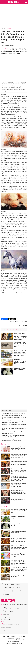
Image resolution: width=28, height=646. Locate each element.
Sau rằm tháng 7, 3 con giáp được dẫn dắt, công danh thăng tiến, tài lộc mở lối (13, 436)
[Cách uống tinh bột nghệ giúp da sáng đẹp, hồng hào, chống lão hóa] (7, 362)
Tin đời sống (6, 594)
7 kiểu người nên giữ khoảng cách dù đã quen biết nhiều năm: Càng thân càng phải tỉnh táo (19, 547)
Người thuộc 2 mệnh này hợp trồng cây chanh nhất (18, 517)
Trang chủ (3, 28)
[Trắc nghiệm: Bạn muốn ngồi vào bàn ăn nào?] (5, 577)
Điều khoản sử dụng (10, 643)
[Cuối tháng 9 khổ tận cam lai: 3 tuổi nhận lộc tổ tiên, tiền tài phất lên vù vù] (7, 345)
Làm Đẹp (5, 587)
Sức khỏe (11, 587)
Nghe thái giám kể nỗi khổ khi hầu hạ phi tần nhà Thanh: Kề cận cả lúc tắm (18, 499)
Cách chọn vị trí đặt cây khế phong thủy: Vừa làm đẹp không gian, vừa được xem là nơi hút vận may (18, 562)
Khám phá (9, 28)
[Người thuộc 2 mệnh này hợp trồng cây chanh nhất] (5, 519)
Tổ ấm (12, 584)
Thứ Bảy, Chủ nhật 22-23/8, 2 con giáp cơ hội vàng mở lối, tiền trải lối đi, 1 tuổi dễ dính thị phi (19, 569)
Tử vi (8, 329)
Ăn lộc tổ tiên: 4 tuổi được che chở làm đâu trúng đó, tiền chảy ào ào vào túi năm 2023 (13, 90)
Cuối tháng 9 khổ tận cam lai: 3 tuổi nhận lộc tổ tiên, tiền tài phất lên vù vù (20, 344)
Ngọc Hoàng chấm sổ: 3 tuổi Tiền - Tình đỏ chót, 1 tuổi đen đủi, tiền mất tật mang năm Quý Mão (19, 463)
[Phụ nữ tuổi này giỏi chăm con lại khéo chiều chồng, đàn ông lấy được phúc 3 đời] (5, 486)
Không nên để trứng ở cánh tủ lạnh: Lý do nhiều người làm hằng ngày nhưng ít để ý (18, 555)
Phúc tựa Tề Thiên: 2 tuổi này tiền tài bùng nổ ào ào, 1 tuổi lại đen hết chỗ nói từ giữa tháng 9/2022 (14, 86)
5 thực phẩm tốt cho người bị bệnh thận (19, 369)
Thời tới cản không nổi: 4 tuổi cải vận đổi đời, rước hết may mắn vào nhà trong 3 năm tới (20, 353)
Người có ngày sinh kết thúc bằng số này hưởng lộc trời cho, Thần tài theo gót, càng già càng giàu (18, 471)
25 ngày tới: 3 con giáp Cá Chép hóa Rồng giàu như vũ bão (14, 429)
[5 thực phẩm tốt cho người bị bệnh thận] (7, 371)
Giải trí (18, 587)
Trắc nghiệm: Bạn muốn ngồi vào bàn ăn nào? (19, 575)
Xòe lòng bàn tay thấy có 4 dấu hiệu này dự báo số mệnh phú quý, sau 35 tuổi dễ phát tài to (18, 448)
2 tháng (21, 329)
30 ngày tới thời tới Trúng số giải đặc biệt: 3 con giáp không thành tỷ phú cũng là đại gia (13, 439)
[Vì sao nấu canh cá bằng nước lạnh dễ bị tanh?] (5, 533)
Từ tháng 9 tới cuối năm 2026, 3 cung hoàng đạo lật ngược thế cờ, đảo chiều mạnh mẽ (14, 421)
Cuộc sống (13, 591)
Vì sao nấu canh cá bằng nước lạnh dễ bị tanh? (18, 532)
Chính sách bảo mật (18, 643)
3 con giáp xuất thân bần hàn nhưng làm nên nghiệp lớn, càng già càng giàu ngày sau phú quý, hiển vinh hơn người (19, 478)
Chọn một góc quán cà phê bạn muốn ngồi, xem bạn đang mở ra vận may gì (14, 432)
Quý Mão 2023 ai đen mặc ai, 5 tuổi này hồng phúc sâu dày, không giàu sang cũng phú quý (18, 492)
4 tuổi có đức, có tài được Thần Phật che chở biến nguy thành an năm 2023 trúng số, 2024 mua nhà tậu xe (20, 336)
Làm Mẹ (18, 584)
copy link (25, 321)
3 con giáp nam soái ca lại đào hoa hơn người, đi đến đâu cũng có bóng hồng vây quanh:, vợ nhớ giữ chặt (14, 83)
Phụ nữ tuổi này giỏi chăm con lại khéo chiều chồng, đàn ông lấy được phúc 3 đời (18, 485)
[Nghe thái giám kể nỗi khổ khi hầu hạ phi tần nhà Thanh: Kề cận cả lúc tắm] (5, 500)
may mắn (17, 329)
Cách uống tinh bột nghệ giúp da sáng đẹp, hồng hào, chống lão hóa (20, 362)
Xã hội (6, 584)
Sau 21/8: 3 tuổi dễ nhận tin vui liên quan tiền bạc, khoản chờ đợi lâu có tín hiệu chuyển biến (14, 414)
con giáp (12, 329)
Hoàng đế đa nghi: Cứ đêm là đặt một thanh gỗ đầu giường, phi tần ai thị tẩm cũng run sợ (19, 456)
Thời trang (5, 591)
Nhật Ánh (25, 325)
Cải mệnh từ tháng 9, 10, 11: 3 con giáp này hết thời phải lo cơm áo (14, 418)
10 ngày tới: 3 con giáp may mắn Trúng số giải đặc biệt (14, 425)
